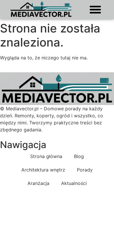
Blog (79, 156)
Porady (85, 170)
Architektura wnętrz (43, 170)
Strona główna (46, 156)
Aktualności (74, 183)
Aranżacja (38, 183)
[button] (95, 9)
